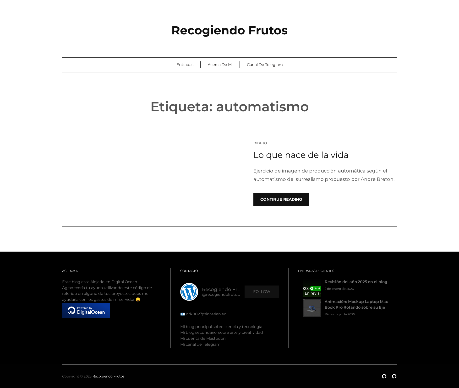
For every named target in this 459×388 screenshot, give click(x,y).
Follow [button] (261, 291)
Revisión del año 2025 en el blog (356, 282)
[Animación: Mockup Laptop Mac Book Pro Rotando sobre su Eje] (312, 309)
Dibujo (260, 143)
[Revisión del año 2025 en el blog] (312, 289)
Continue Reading (281, 199)
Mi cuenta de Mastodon (203, 338)
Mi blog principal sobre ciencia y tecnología (221, 326)
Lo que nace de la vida (301, 155)
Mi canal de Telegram (200, 344)
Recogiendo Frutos (229, 30)
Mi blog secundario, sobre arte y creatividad (221, 332)
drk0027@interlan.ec (205, 314)
